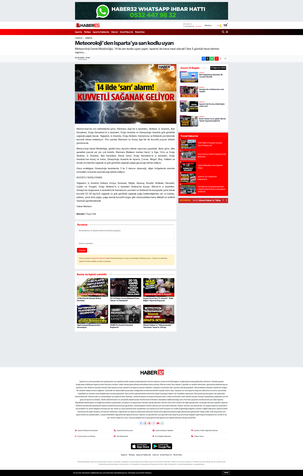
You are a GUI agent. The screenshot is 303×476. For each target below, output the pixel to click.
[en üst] (151, 11)
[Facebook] (141, 423)
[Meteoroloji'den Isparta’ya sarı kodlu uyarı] (125, 94)
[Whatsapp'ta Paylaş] (212, 59)
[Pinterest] (149, 423)
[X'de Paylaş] (207, 59)
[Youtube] (158, 423)
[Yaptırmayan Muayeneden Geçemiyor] (92, 314)
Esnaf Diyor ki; (126, 32)
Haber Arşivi (199, 436)
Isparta (78, 32)
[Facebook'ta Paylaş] (203, 59)
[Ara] (223, 32)
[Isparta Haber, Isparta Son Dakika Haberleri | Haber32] (87, 25)
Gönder (82, 250)
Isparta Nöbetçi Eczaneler (88, 430)
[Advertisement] (125, 348)
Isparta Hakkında (101, 32)
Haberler (78, 38)
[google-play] (162, 446)
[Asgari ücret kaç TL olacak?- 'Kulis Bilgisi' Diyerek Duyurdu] (158, 287)
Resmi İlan (140, 32)
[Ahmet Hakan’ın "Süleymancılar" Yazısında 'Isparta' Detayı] (158, 314)
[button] (223, 200)
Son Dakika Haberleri (163, 436)
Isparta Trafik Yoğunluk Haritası (206, 430)
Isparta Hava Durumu (125, 430)
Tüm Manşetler (122, 436)
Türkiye (87, 32)
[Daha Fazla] (217, 59)
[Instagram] (154, 423)
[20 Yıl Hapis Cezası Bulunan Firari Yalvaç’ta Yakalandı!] (125, 287)
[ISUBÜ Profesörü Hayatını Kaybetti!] (125, 314)
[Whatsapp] (162, 423)
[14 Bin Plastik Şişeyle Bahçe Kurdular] (92, 287)
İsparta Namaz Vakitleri (164, 430)
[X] (145, 423)
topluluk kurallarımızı (98, 258)
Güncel (114, 32)
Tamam (226, 472)
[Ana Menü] (226, 32)
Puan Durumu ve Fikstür (86, 436)
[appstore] (140, 446)
